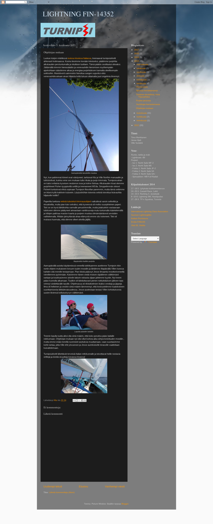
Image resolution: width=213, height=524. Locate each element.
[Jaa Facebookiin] (82, 400)
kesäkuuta (142, 83)
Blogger (124, 504)
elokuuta (141, 76)
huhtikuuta (142, 117)
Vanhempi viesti (115, 486)
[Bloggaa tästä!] (76, 400)
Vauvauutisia (142, 87)
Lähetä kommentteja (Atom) (62, 492)
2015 (137, 54)
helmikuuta (142, 120)
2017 (137, 50)
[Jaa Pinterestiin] (85, 400)
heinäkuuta (142, 80)
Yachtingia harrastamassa (148, 104)
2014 (137, 57)
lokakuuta (141, 68)
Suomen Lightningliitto (141, 215)
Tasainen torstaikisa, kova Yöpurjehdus (148, 95)
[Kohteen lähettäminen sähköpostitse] (74, 400)
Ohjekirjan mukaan (144, 108)
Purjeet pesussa (143, 101)
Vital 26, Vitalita (138, 225)
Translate (152, 242)
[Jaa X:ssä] (79, 400)
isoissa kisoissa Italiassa (79, 58)
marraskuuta (143, 64)
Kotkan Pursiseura (139, 218)
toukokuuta (142, 113)
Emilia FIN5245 (138, 222)
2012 (137, 125)
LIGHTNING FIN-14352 (78, 13)
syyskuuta (141, 72)
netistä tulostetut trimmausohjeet (75, 201)
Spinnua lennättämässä (147, 91)
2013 (137, 61)
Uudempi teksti (52, 486)
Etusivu (83, 486)
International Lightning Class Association (149, 211)
